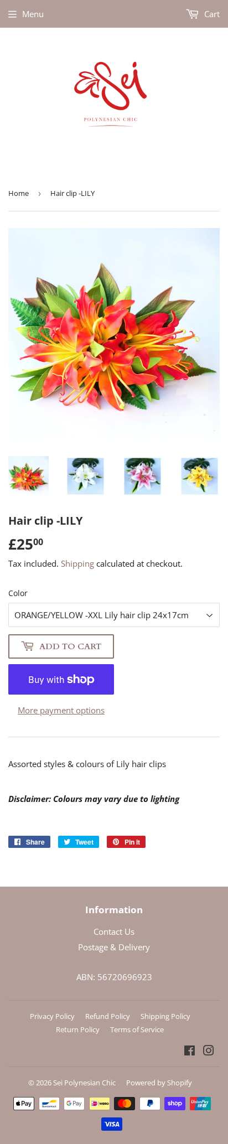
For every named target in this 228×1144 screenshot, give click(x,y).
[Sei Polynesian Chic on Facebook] (189, 1051)
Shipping (77, 563)
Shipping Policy (165, 1016)
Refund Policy (107, 1016)
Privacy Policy (52, 1016)
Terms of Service (137, 1029)
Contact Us (114, 931)
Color (18, 593)
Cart (211, 13)
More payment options (61, 710)
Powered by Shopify (159, 1083)
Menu (33, 13)
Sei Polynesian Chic (84, 1083)
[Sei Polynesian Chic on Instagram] (208, 1051)
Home (18, 193)
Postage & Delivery (114, 947)
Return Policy (78, 1029)
